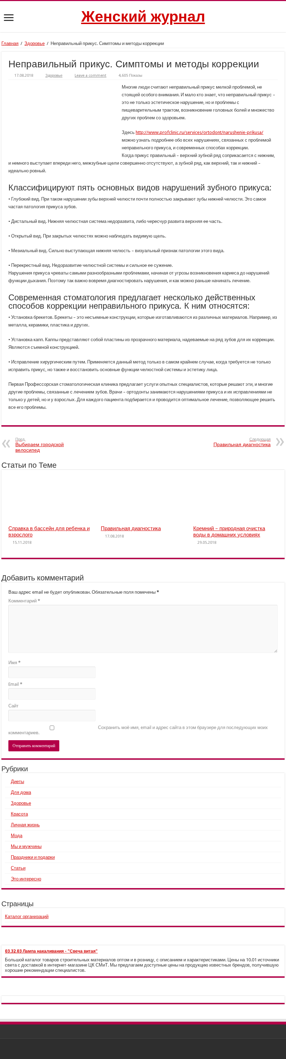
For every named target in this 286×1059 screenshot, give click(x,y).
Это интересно (26, 878)
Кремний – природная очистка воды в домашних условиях (229, 531)
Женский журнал (143, 16)
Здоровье (34, 43)
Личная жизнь (25, 824)
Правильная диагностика (242, 442)
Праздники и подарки (33, 857)
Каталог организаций (26, 916)
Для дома (21, 792)
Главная (9, 43)
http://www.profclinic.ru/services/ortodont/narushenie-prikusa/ (199, 132)
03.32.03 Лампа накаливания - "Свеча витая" (51, 951)
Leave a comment (90, 75)
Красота (19, 814)
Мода (16, 835)
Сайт (13, 705)
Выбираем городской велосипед (39, 445)
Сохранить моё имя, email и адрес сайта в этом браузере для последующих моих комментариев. (138, 730)
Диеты (17, 781)
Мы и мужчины (26, 846)
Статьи (18, 868)
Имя (14, 662)
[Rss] (143, 1049)
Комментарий (24, 600)
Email (15, 684)
